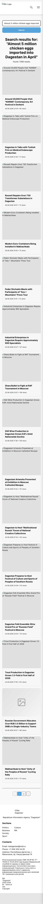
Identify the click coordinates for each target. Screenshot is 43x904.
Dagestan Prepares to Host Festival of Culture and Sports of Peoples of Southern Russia (21, 579)
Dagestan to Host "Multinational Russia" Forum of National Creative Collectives (21, 530)
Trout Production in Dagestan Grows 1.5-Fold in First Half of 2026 (19, 675)
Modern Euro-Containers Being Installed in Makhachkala (20, 245)
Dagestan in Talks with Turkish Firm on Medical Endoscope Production (20, 150)
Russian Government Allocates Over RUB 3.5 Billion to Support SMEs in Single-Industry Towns (20, 723)
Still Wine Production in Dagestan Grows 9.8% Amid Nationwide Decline (18, 434)
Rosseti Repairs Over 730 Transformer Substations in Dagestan (18, 198)
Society (5, 833)
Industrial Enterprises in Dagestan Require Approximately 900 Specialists (21, 340)
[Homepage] (7, 7)
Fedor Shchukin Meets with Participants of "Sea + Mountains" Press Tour (18, 292)
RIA (15, 830)
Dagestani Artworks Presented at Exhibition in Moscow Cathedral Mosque (20, 482)
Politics (5, 827)
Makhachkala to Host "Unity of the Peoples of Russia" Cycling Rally (20, 772)
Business (6, 830)
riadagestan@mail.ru (17, 846)
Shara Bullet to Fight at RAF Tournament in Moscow (18, 387)
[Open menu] (38, 7)
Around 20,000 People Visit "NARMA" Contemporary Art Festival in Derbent (19, 102)
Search (21, 30)
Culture (17, 827)
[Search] (31, 7)
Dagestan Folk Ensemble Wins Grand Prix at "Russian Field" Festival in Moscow (20, 627)
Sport (4, 836)
